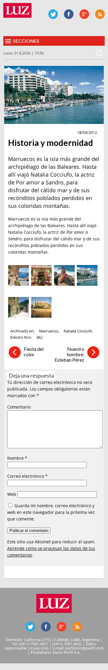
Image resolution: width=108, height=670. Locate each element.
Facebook (69, 14)
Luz (17, 10)
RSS (100, 14)
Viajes (17, 132)
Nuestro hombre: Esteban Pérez (69, 354)
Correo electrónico (27, 476)
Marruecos (48, 331)
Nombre (17, 458)
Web (11, 494)
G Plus (84, 14)
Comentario (19, 407)
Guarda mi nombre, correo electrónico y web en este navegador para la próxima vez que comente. (51, 512)
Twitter (53, 14)
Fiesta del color (34, 351)
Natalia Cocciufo (78, 331)
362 (39, 337)
